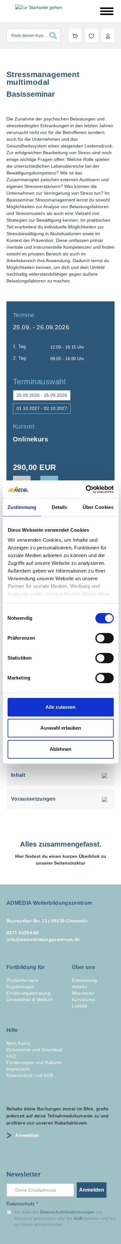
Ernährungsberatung (28, 993)
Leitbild (79, 1006)
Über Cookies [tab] (98, 507)
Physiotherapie (22, 980)
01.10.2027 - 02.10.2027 (41, 408)
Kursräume (84, 999)
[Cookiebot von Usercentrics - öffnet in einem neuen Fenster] (86, 489)
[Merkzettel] (91, 35)
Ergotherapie (20, 986)
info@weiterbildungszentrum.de (43, 939)
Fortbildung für (25, 967)
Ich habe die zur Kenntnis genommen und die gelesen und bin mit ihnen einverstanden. (65, 1218)
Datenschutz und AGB (29, 1075)
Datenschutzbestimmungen (67, 1212)
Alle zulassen (60, 707)
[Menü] (107, 11)
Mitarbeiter (83, 993)
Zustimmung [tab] (21, 507)
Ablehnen (60, 749)
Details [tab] (59, 507)
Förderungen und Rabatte (34, 1062)
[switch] (104, 638)
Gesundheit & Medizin (29, 999)
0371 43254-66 (22, 932)
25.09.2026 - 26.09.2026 (41, 395)
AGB (78, 1218)
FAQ (11, 1056)
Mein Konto (18, 1043)
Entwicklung (84, 980)
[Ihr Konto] (108, 35)
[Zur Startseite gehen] (38, 7)
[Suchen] (55, 35)
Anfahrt (79, 986)
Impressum (18, 1068)
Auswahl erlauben (60, 728)
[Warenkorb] (75, 35)
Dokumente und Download (34, 1049)
